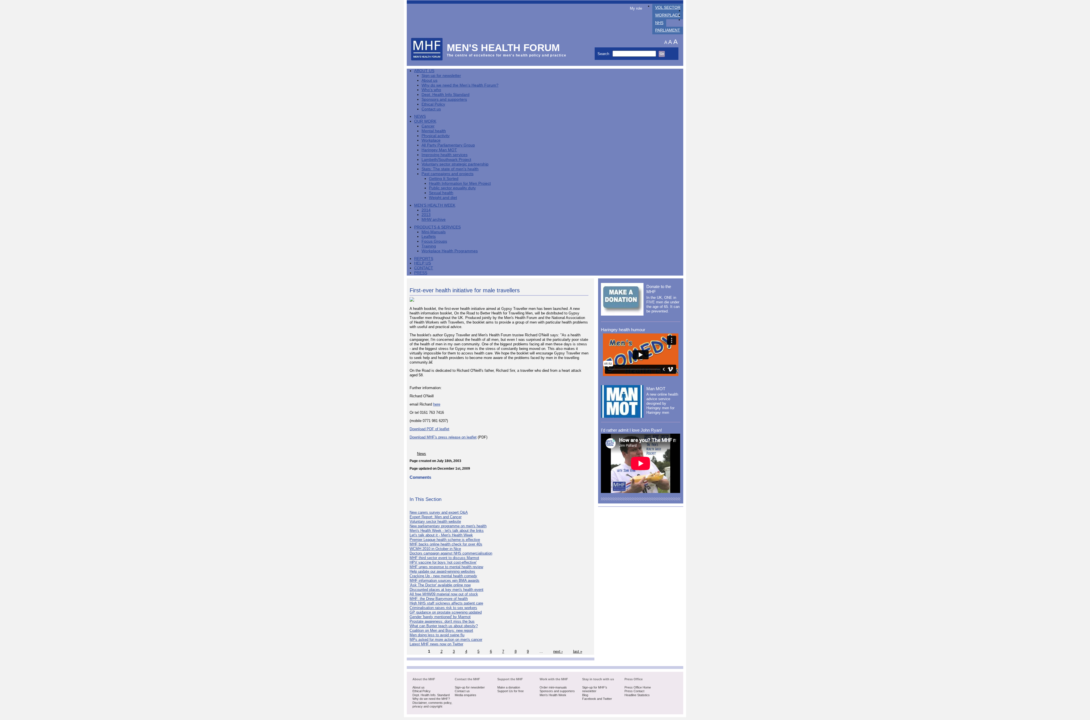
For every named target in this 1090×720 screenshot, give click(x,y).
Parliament (667, 30)
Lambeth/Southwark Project (446, 160)
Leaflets (429, 236)
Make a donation (508, 687)
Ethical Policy (433, 104)
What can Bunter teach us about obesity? (444, 626)
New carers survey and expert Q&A (439, 512)
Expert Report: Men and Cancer (436, 517)
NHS (659, 23)
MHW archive (434, 219)
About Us (424, 71)
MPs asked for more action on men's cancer (446, 639)
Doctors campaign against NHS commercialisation (451, 553)
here (436, 404)
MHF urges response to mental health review (446, 567)
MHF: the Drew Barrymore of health (439, 599)
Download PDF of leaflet (429, 429)
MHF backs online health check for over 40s (446, 544)
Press (420, 273)
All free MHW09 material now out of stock (444, 594)
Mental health (434, 131)
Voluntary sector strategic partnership (455, 164)
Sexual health (441, 193)
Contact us (431, 109)
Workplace (667, 15)
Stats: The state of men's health (450, 169)
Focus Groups (434, 241)
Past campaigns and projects (447, 174)
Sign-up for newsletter (441, 76)
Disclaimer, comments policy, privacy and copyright (432, 704)
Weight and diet (443, 198)
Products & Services (437, 227)
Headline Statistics (637, 695)
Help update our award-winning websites (442, 571)
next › (558, 651)
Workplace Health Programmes (450, 251)
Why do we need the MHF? (431, 698)
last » (577, 651)
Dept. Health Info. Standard (431, 695)
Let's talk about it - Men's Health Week (441, 535)
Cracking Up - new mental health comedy (443, 576)
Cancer (428, 126)
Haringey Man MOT (439, 150)
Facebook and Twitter (597, 698)
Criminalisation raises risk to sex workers (443, 608)
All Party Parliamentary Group (448, 145)
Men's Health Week (434, 205)
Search (604, 54)
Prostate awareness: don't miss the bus (442, 621)
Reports (423, 259)
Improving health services (445, 155)
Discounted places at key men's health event (446, 589)
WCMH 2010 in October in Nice (435, 549)
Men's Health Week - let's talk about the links (447, 530)
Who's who (431, 90)
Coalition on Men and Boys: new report (441, 630)
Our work (425, 121)
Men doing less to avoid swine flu (437, 635)
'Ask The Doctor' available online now (440, 585)
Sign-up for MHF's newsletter (594, 689)
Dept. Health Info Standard (445, 95)
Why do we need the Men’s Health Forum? (460, 85)
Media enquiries (465, 695)
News (420, 116)
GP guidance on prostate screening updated (446, 612)
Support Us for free (510, 691)
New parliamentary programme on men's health (448, 526)
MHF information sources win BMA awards (444, 580)
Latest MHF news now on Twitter (436, 644)
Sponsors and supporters (444, 99)
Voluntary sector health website (435, 521)
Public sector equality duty (452, 188)
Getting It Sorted (443, 179)
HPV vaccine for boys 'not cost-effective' (443, 562)
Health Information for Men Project (460, 183)
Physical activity (436, 136)
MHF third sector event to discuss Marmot (444, 558)
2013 (426, 215)
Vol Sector (667, 7)
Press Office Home (637, 687)
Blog (585, 695)
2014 (426, 210)
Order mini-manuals (553, 687)
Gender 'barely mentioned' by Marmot (440, 617)
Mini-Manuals (434, 232)
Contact (423, 268)
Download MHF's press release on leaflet (443, 437)
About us (429, 80)
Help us (422, 263)
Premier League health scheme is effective (445, 540)
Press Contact (634, 691)
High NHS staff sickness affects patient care (446, 603)
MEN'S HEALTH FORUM (503, 47)
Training (429, 246)
